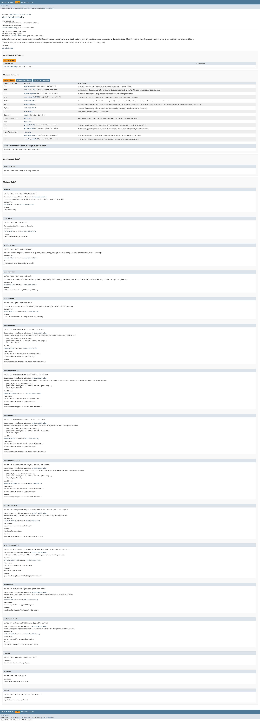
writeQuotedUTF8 (30, 135)
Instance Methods (24, 80)
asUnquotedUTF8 (30, 108)
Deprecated (25, 2)
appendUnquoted (30, 93)
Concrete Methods (41, 80)
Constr (20, 8)
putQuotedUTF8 (29, 125)
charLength (28, 111)
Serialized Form (7, 48)
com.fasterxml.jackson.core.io (20, 14)
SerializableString (9, 28)
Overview (4, 2)
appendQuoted (29, 86)
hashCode (27, 122)
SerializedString (10, 66)
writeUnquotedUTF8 (31, 139)
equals (26, 115)
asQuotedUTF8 (29, 104)
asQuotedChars (29, 100)
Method (27, 8)
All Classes (5, 5)
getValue (27, 118)
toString (27, 132)
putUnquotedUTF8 (30, 128)
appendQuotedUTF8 (30, 90)
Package (11, 2)
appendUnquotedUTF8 (31, 97)
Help (32, 2)
